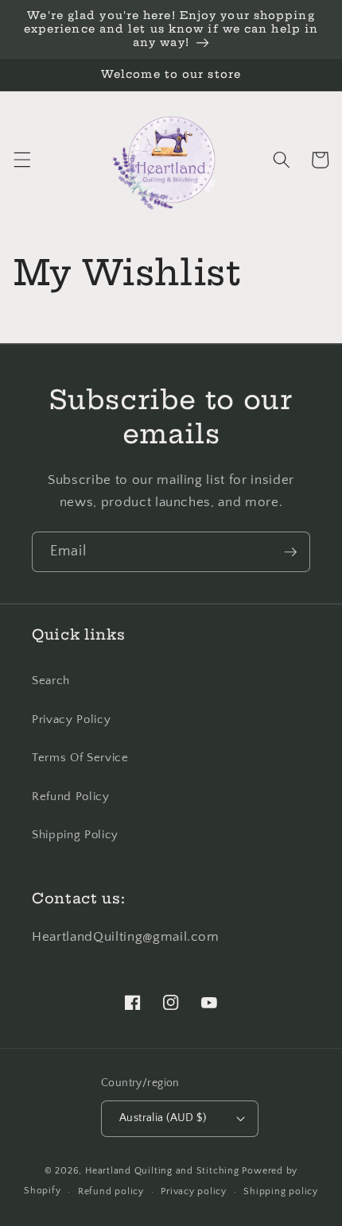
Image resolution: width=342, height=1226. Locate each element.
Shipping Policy (75, 834)
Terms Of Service (80, 757)
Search (51, 680)
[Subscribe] (290, 552)
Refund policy (111, 1191)
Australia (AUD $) (162, 1118)
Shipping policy (280, 1191)
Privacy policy (194, 1191)
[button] (21, 160)
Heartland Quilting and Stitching (162, 1171)
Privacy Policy (71, 719)
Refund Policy (71, 796)
